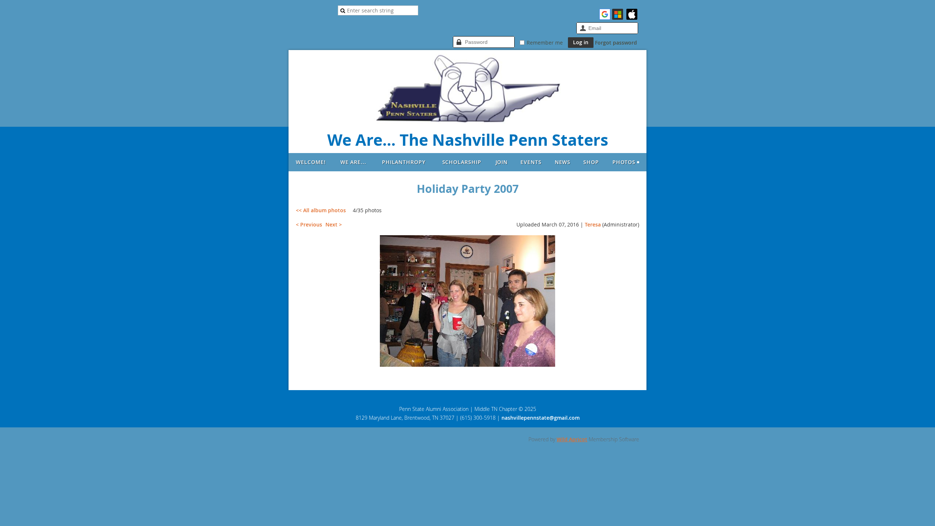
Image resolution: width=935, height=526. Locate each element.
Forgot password (616, 42)
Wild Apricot (572, 439)
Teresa (593, 224)
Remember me (545, 42)
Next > (333, 224)
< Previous (309, 224)
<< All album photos (321, 210)
